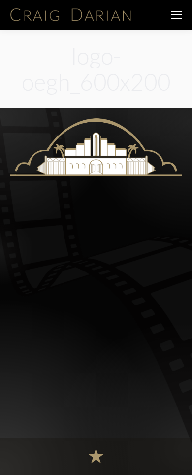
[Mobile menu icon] (176, 15)
